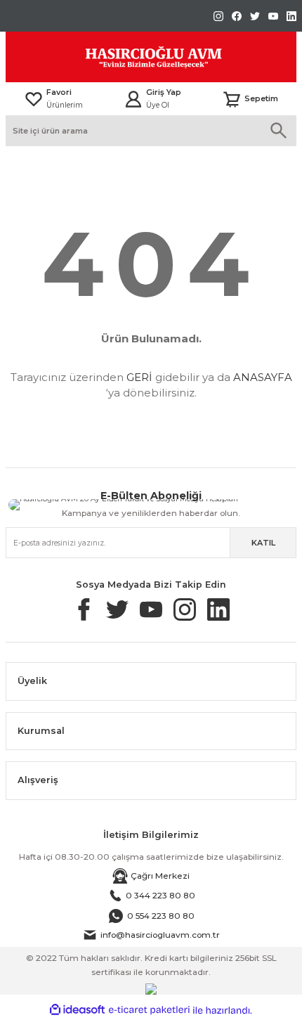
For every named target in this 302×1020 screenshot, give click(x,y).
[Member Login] (133, 99)
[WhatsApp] (194, 501)
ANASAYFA (262, 377)
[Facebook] (249, 502)
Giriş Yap (163, 92)
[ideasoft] (77, 1010)
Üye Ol (157, 105)
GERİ (139, 377)
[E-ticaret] (149, 1010)
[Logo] (122, 57)
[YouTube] (173, 504)
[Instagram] (249, 504)
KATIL (263, 543)
